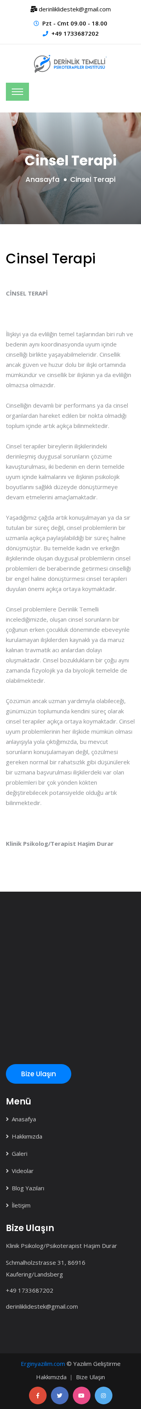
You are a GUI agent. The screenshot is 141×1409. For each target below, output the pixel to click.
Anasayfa (42, 179)
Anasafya (24, 1119)
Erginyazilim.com (43, 1363)
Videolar (23, 1171)
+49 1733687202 (75, 33)
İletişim (21, 1205)
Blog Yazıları (28, 1188)
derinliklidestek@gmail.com (42, 1306)
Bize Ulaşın (38, 1074)
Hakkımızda (27, 1136)
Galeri (19, 1153)
